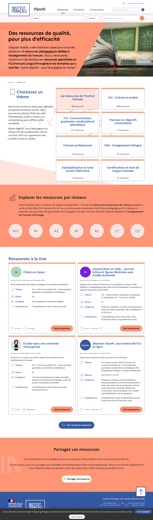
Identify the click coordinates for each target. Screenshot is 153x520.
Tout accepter (143, 511)
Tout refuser (77, 517)
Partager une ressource (78, 478)
